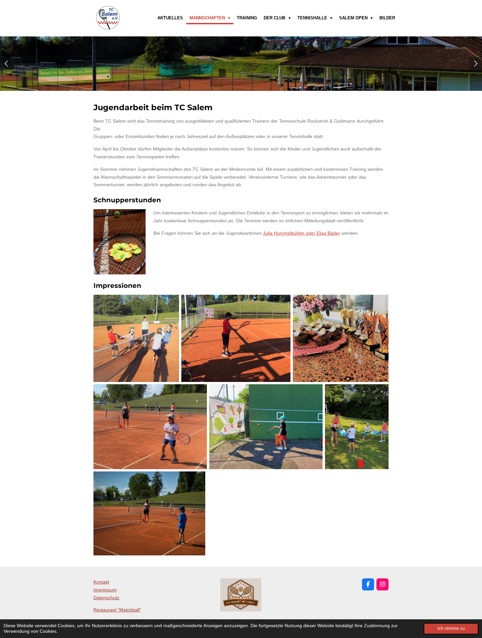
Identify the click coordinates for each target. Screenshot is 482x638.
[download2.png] (235, 338)
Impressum (105, 589)
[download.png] (341, 338)
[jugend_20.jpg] (150, 426)
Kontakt (101, 582)
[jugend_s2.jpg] (357, 426)
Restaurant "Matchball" (117, 609)
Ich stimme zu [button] (451, 628)
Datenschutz (106, 597)
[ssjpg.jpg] (149, 513)
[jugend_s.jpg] (266, 426)
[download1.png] (136, 338)
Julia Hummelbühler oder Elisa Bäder (301, 233)
